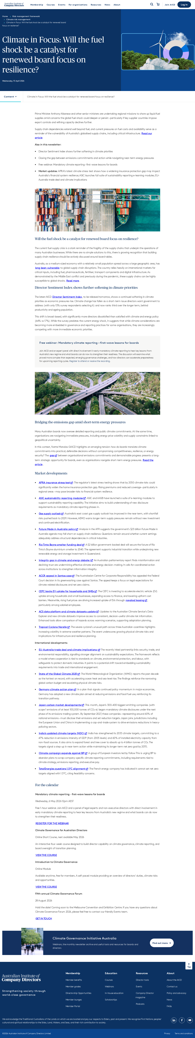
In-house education (114, 993)
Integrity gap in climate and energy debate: (64, 560)
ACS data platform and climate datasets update (67, 611)
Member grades (73, 986)
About (170, 973)
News (169, 999)
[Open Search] (152, 4)
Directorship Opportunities (78, 993)
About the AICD (174, 980)
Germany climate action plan (56, 689)
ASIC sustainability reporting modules (61, 498)
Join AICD (170, 4)
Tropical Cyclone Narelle (53, 626)
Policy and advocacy (176, 993)
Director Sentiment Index (67, 296)
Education (111, 973)
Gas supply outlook (50, 513)
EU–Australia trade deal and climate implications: (68, 649)
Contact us (172, 986)
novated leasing (135, 600)
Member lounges (74, 999)
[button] (184, 4)
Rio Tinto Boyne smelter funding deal (60, 544)
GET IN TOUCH (44, 918)
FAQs (169, 1006)
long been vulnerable (47, 267)
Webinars (109, 986)
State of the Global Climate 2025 (58, 673)
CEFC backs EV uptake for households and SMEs (66, 591)
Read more (72, 280)
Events (139, 986)
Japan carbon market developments (60, 704)
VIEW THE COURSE (46, 855)
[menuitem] (36, 4)
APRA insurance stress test (54, 482)
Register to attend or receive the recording (89, 361)
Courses (109, 980)
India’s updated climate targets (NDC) (61, 733)
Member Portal (73, 1006)
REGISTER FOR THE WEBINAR (52, 823)
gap (52, 455)
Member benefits (74, 980)
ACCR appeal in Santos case (55, 575)
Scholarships (111, 999)
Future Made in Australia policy (57, 529)
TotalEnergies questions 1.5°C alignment (62, 768)
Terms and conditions (184, 1033)
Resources (142, 973)
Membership (73, 973)
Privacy (167, 1033)
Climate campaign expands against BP (61, 753)
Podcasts (140, 1004)
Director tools (142, 980)
